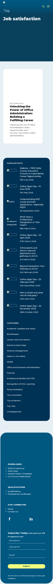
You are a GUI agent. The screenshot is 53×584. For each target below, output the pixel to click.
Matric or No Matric (16, 356)
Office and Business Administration (18, 74)
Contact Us (13, 511)
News (10, 509)
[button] (48, 6)
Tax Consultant (14, 395)
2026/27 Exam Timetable (20, 474)
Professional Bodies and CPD (21, 378)
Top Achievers (14, 400)
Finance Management (17, 351)
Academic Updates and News (21, 328)
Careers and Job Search (18, 339)
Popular (11, 373)
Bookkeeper (13, 334)
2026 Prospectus (16, 468)
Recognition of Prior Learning (21, 384)
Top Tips (11, 406)
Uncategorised (14, 411)
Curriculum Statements (19, 476)
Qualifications (14, 491)
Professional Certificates (19, 494)
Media (10, 362)
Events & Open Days (16, 345)
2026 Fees (13, 471)
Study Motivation (15, 389)
